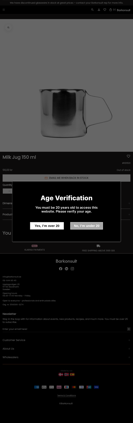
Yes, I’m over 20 (47, 226)
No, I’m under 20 (86, 226)
